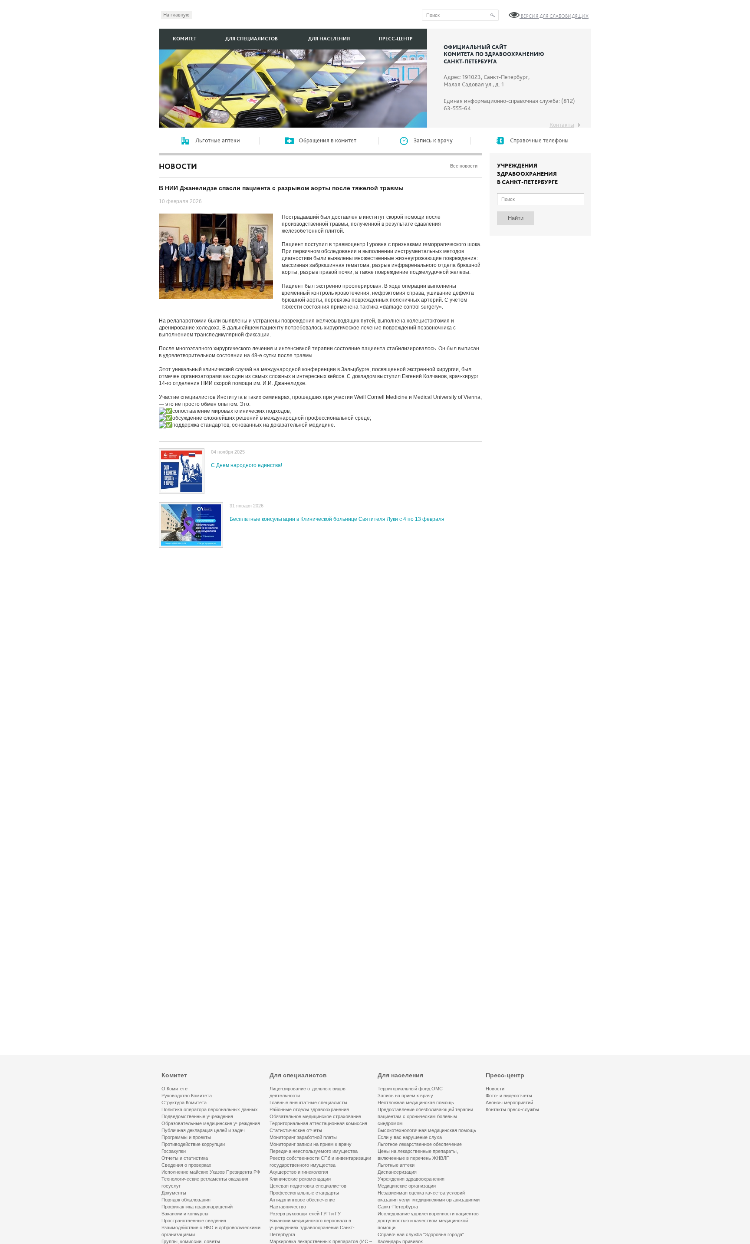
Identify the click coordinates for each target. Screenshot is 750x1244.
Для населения (329, 39)
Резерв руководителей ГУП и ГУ (305, 1213)
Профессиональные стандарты (304, 1192)
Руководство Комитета (186, 1095)
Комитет (184, 39)
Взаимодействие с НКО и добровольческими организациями (210, 1231)
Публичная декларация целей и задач (203, 1130)
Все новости (463, 165)
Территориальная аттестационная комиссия (318, 1123)
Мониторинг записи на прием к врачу (311, 1144)
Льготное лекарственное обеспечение (420, 1144)
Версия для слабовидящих (554, 16)
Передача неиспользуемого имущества (314, 1151)
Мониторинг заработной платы (303, 1137)
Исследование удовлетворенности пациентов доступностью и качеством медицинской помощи (428, 1220)
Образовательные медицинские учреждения (210, 1123)
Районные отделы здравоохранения (309, 1109)
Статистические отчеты (296, 1130)
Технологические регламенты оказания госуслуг (204, 1182)
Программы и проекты (186, 1137)
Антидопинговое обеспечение (302, 1199)
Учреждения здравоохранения (411, 1178)
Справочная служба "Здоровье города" (421, 1234)
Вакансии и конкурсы (184, 1213)
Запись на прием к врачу (405, 1095)
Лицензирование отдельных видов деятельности (307, 1092)
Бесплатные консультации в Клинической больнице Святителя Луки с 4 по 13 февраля (337, 519)
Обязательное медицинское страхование (315, 1116)
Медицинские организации (407, 1185)
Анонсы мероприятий (509, 1102)
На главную (176, 15)
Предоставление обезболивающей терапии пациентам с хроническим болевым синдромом (425, 1116)
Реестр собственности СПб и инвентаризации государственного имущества (320, 1161)
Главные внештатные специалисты (308, 1102)
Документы (173, 1192)
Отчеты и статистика (184, 1158)
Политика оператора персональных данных (209, 1109)
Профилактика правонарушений (197, 1206)
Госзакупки (173, 1151)
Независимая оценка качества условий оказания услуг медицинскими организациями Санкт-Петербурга (429, 1199)
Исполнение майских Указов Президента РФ (210, 1172)
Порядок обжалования (186, 1199)
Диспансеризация (397, 1172)
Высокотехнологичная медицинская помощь (427, 1130)
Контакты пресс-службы (512, 1109)
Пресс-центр (396, 39)
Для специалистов (251, 39)
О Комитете (174, 1088)
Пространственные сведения (193, 1220)
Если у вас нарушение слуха (410, 1137)
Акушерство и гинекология (299, 1172)
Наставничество (288, 1206)
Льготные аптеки (396, 1165)
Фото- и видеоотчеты (509, 1095)
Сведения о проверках (186, 1165)
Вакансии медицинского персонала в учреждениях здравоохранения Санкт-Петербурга (312, 1227)
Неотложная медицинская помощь (416, 1102)
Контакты (561, 125)
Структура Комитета (184, 1102)
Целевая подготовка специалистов (308, 1185)
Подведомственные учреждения (197, 1116)
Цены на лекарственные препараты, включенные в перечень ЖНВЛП (418, 1155)
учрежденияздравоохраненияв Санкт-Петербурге (527, 174)
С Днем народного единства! (246, 465)
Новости (495, 1088)
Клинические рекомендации (300, 1178)
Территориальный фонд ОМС (410, 1088)
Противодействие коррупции (193, 1144)
